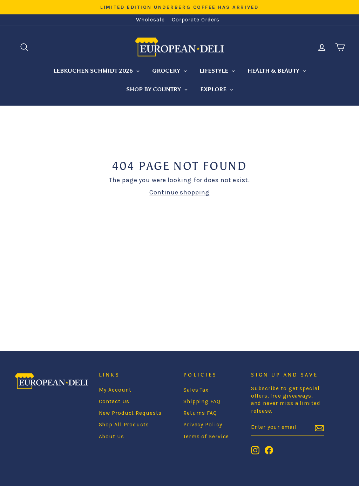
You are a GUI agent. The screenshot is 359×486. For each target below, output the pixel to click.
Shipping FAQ (202, 401)
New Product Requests (130, 413)
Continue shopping (179, 192)
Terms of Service (206, 436)
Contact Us (114, 401)
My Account (115, 390)
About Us (111, 436)
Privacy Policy (202, 424)
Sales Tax (196, 390)
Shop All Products (124, 424)
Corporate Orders (195, 19)
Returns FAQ (200, 413)
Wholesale (150, 19)
